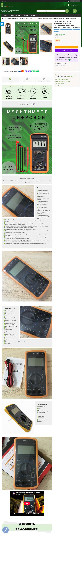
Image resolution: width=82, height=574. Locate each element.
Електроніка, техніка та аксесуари (15, 18)
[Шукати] (67, 11)
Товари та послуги (15, 15)
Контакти (33, 15)
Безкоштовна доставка (62, 79)
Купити (67, 47)
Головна (5, 15)
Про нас (26, 15)
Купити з (64, 50)
